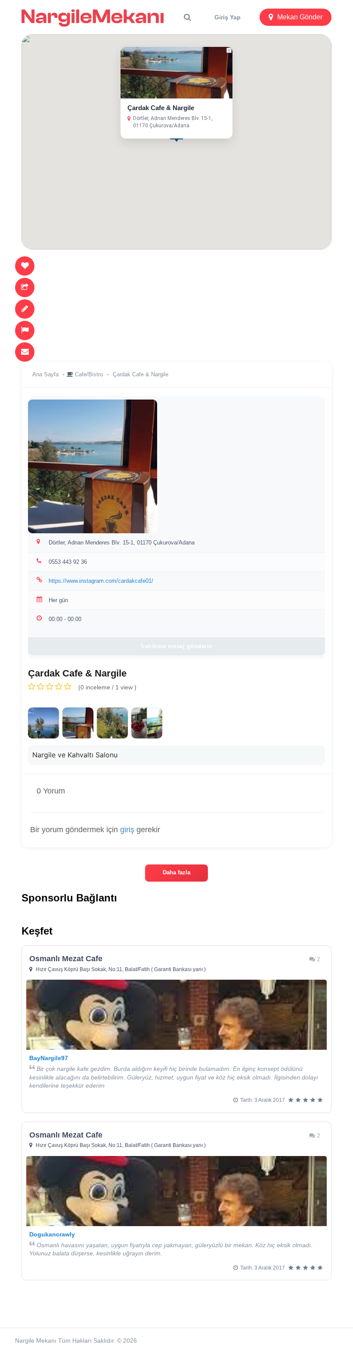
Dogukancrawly (52, 1234)
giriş (127, 829)
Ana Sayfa (45, 374)
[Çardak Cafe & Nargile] (43, 722)
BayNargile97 (48, 1058)
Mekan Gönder (299, 17)
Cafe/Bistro (89, 374)
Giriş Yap (227, 17)
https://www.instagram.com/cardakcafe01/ (101, 581)
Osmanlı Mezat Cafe (65, 958)
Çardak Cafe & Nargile (160, 107)
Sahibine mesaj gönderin (176, 646)
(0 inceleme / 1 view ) (107, 687)
